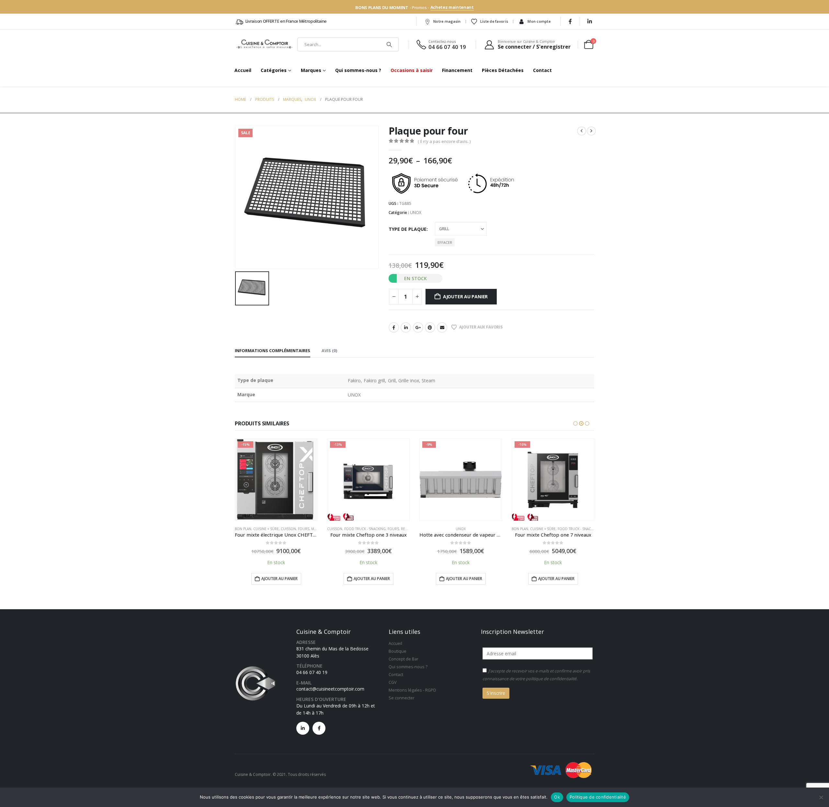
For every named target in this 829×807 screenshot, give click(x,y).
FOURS (303, 529)
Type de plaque (407, 229)
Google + (418, 327)
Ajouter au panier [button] (279, 578)
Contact (542, 70)
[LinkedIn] (589, 21)
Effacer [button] (444, 242)
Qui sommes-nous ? (358, 70)
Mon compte (539, 21)
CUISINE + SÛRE (266, 529)
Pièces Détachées (503, 70)
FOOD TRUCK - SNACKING (365, 529)
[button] (575, 423)
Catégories (274, 70)
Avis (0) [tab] (329, 350)
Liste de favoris (494, 21)
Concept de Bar (403, 659)
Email (442, 327)
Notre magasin (447, 21)
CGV (393, 682)
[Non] (821, 797)
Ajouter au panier (465, 296)
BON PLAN (243, 529)
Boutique (397, 651)
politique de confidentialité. (551, 679)
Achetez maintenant (452, 7)
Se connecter (401, 698)
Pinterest (430, 327)
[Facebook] (570, 21)
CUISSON (288, 529)
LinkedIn (406, 327)
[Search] (389, 44)
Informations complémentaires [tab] (272, 350)
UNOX (415, 212)
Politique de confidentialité (598, 797)
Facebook (394, 327)
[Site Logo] (265, 44)
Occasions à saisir (412, 70)
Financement (457, 70)
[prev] (581, 131)
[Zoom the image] (255, 666)
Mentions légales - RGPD (412, 690)
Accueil (242, 70)
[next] (591, 131)
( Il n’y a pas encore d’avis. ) (444, 141)
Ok (557, 797)
